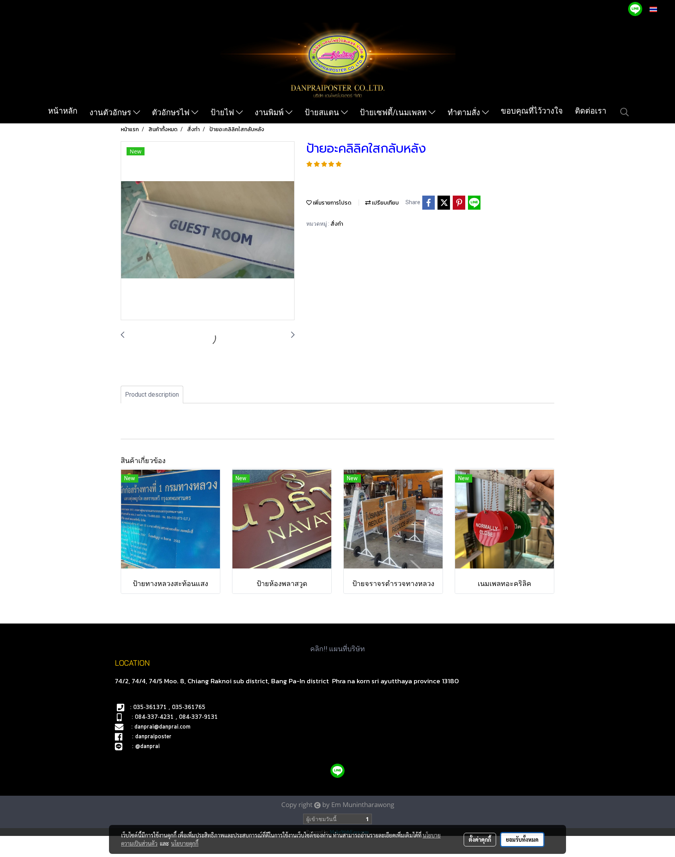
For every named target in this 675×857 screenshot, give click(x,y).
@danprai (147, 746)
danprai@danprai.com (162, 727)
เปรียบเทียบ (385, 203)
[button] (624, 112)
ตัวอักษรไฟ (171, 112)
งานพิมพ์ (270, 112)
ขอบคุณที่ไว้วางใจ (532, 111)
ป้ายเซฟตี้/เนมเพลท (394, 112)
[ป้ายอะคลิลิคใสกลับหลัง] (207, 231)
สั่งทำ (336, 224)
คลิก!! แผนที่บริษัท (337, 649)
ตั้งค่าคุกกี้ (480, 839)
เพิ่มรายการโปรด (331, 203)
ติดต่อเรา (590, 111)
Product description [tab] (152, 394)
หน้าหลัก (62, 111)
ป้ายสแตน (323, 112)
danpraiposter (153, 737)
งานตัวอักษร (111, 112)
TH (661, 9)
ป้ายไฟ (223, 112)
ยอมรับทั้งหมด (522, 839)
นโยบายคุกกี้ (184, 843)
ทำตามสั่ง (465, 112)
